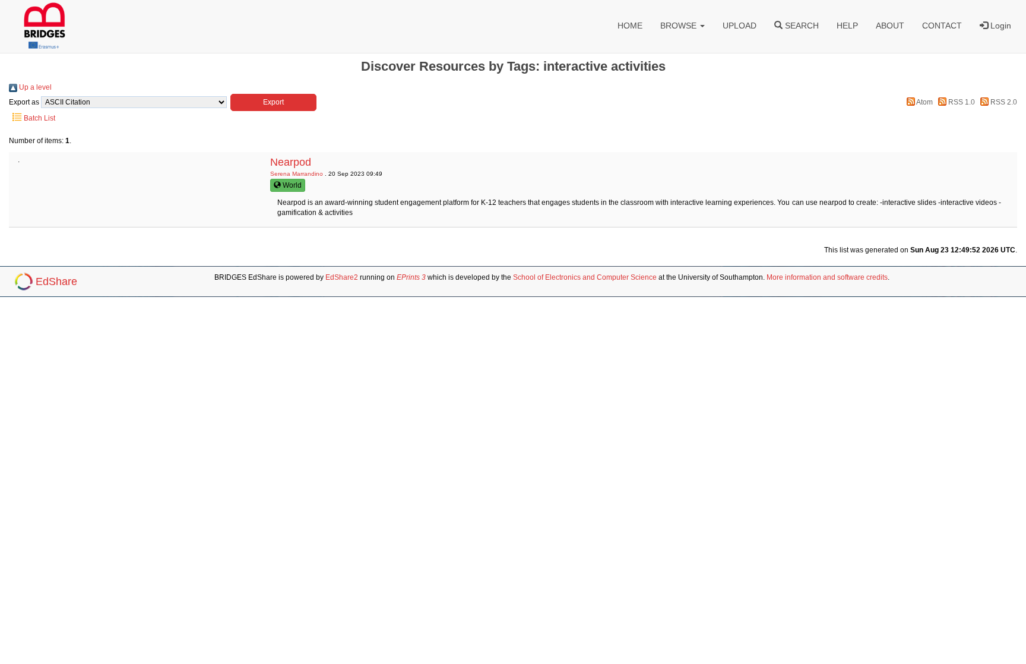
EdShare (56, 281)
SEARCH (801, 25)
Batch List (38, 118)
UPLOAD (739, 25)
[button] (273, 102)
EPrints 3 (411, 277)
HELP (847, 25)
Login (999, 25)
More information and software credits (827, 277)
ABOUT (890, 25)
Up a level (34, 87)
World (291, 185)
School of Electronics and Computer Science (585, 277)
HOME (630, 25)
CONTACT (942, 25)
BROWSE (679, 25)
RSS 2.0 (1003, 102)
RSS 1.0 (960, 102)
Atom (924, 102)
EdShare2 (341, 277)
